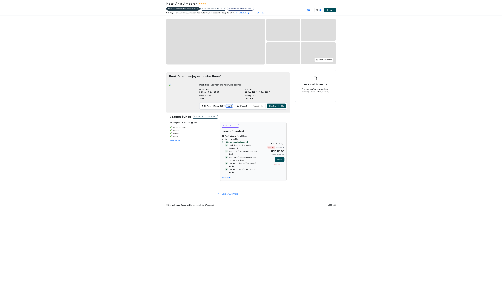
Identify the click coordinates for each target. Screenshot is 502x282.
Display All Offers (229, 193)
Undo (321, 100)
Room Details (175, 141)
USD (308, 10)
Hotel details (241, 13)
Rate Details (226, 177)
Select (279, 159)
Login (329, 10)
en (319, 10)
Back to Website (257, 13)
